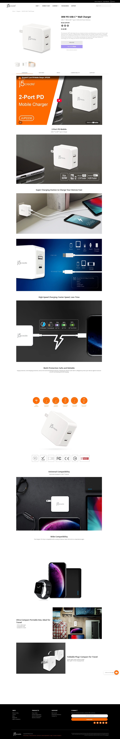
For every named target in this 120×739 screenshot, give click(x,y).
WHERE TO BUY (46, 6)
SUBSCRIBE (89, 719)
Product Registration (36, 714)
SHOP (37, 6)
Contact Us (54, 716)
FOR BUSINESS (65, 6)
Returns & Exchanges (36, 716)
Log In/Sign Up (106, 1)
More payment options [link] (72, 49)
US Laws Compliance (57, 735)
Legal (51, 735)
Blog (13, 716)
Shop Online (35, 713)
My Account (54, 713)
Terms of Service (32, 735)
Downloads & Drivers (56, 714)
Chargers (18, 11)
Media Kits (14, 717)
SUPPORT (73, 6)
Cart (113, 1)
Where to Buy (15, 713)
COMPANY (55, 6)
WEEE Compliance (16, 719)
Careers (14, 714)
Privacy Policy (25, 735)
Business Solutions (36, 717)
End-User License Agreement (43, 735)
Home (13, 11)
